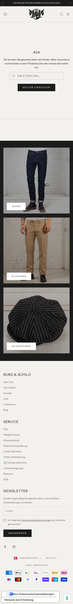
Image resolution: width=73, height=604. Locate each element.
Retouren (8, 473)
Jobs (5, 398)
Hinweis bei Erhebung (18, 599)
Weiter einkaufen (36, 87)
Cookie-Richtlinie (12, 451)
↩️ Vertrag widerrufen (15, 462)
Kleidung (19, 276)
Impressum (9, 404)
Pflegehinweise (11, 434)
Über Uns (8, 382)
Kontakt (7, 393)
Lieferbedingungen (13, 468)
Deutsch (51, 558)
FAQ (5, 429)
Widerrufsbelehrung (14, 457)
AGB (5, 479)
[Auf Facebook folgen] (5, 546)
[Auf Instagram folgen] (14, 546)
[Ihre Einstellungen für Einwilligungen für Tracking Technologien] (67, 598)
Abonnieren (17, 533)
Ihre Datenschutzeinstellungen (33, 594)
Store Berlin (9, 387)
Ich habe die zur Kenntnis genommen (36, 522)
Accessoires (21, 346)
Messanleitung (11, 440)
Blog (5, 409)
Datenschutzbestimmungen (36, 520)
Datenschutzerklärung (15, 445)
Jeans (16, 206)
